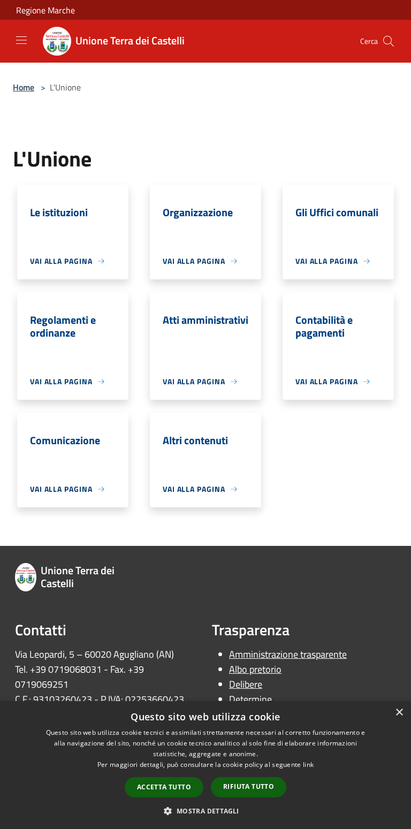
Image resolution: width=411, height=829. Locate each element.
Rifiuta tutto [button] (248, 786)
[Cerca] (388, 41)
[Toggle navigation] (21, 40)
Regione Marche (45, 10)
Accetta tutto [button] (164, 787)
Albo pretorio (255, 669)
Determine (250, 699)
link (308, 764)
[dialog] (205, 765)
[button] (205, 810)
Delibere (245, 684)
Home (23, 87)
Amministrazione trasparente (288, 654)
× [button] (399, 713)
